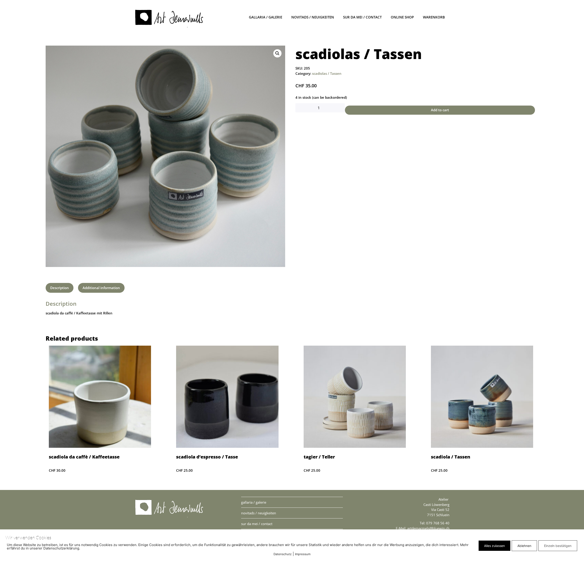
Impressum (302, 554)
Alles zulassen (494, 546)
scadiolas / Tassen (327, 73)
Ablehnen (524, 546)
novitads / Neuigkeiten (312, 17)
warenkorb (434, 17)
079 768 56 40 (437, 523)
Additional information (101, 287)
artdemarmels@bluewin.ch (428, 528)
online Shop (402, 17)
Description (59, 287)
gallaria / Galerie (265, 17)
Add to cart (440, 110)
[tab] (59, 288)
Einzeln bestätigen (557, 546)
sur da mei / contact (362, 17)
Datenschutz (283, 554)
